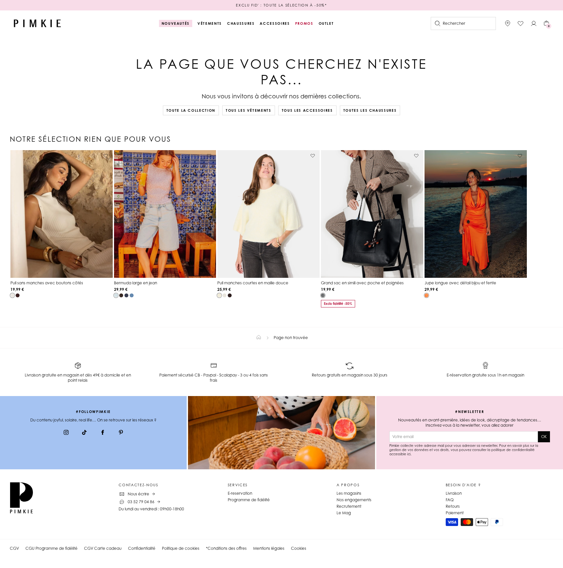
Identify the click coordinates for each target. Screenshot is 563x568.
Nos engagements (354, 499)
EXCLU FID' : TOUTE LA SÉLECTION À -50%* (281, 5)
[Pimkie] (37, 23)
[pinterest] (120, 433)
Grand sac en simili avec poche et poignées (362, 282)
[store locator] (508, 23)
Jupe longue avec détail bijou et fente (460, 282)
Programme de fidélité (249, 499)
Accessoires (275, 23)
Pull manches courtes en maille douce (252, 282)
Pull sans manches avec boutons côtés (46, 282)
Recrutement (349, 506)
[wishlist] (521, 23)
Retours (453, 506)
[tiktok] (84, 433)
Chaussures (241, 23)
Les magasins (349, 493)
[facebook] (102, 433)
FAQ (450, 499)
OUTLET (326, 23)
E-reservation (240, 493)
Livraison (454, 493)
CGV (14, 548)
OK (544, 436)
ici (409, 454)
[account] (534, 23)
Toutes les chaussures (370, 110)
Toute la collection (190, 110)
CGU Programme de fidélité (51, 548)
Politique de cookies (180, 548)
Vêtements (209, 23)
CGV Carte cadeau (103, 548)
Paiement (455, 512)
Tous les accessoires (307, 110)
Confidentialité (141, 548)
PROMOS (304, 23)
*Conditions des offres (226, 548)
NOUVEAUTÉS (176, 23)
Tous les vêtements (248, 110)
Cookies (298, 548)
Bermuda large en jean (135, 282)
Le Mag (344, 512)
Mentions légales (268, 548)
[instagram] (66, 433)
